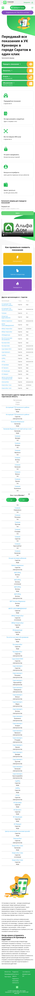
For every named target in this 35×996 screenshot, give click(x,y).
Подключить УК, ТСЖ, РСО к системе (17, 12)
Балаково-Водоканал (17, 421)
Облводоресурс (6, 335)
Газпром (4, 313)
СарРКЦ (4, 355)
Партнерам (7, 976)
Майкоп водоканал (7, 321)
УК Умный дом (6, 371)
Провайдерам (8, 974)
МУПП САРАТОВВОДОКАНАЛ (8, 324)
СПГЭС (3, 361)
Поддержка (15, 972)
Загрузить (27, 2)
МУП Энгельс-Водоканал (17, 601)
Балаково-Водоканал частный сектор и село (18, 428)
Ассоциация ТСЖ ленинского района (7, 304)
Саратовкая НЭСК (6, 349)
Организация (5, 301)
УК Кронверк (5, 364)
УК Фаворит (5, 374)
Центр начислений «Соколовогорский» (7, 378)
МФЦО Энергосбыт (7, 328)
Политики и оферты (15, 975)
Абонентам (7, 972)
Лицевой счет (5, 206)
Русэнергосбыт (6, 342)
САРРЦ (3, 358)
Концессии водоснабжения (6, 317)
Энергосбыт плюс (7, 385)
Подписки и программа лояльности (15, 980)
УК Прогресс (5, 368)
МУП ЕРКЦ (17, 572)
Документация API (26, 975)
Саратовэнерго (6, 352)
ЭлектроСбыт (5, 382)
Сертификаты (26, 972)
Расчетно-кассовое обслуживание (7, 338)
